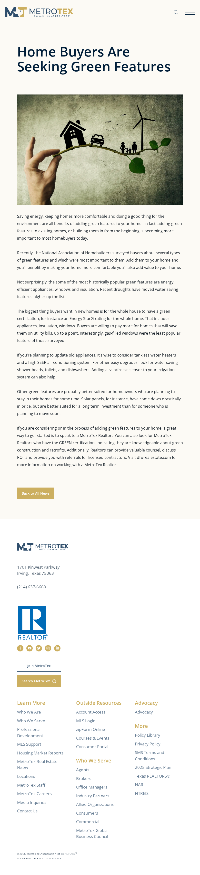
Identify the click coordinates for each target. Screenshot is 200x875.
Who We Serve (31, 721)
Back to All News (35, 493)
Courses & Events (92, 738)
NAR (139, 784)
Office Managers (91, 787)
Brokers (83, 778)
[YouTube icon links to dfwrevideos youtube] (29, 648)
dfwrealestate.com (154, 457)
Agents (82, 769)
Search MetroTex (36, 681)
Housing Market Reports (40, 753)
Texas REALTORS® (152, 776)
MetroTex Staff (31, 785)
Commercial (87, 821)
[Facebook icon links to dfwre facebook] (20, 648)
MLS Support (29, 744)
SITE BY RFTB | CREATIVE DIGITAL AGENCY (39, 858)
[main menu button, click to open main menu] (190, 12)
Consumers (87, 813)
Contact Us (27, 811)
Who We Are (29, 712)
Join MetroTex (39, 665)
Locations (26, 776)
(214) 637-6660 (31, 587)
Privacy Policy (147, 744)
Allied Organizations (95, 804)
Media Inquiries (31, 802)
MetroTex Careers (34, 793)
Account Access (90, 712)
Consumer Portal (92, 746)
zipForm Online (90, 729)
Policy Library (147, 735)
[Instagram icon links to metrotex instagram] (48, 648)
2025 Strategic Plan (153, 767)
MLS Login (85, 721)
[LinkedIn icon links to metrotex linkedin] (57, 648)
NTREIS (142, 793)
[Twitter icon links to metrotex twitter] (39, 648)
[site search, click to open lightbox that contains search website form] (176, 12)
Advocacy (144, 712)
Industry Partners (92, 796)
